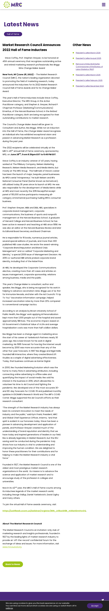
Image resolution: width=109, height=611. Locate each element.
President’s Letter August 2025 (88, 58)
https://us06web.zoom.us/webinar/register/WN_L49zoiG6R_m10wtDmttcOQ (44, 510)
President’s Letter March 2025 (88, 75)
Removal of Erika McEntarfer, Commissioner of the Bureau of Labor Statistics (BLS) (89, 66)
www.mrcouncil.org (12, 546)
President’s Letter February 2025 (89, 80)
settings (9, 608)
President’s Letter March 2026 (88, 53)
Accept (94, 605)
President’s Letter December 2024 (90, 86)
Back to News (13, 564)
